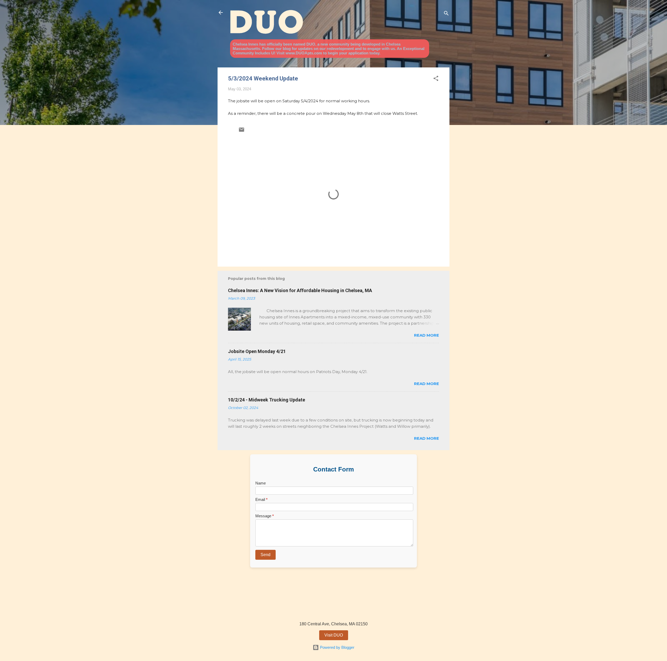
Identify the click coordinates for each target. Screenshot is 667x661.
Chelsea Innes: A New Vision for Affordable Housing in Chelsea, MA (300, 290)
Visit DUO (333, 635)
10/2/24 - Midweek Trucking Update (266, 399)
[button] (436, 79)
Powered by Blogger (336, 647)
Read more (426, 335)
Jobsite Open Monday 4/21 (257, 351)
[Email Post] (241, 131)
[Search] (446, 14)
